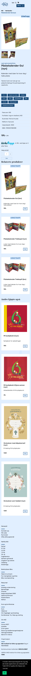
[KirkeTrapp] (15, 33)
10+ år (4, 95)
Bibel (26, 98)
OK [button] (4, 673)
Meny (19, 5)
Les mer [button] (5, 668)
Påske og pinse (13, 102)
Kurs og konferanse (7, 604)
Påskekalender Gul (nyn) (8, 13)
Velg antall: (5, 150)
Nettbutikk (8, 11)
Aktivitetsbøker (18, 98)
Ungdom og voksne (13, 95)
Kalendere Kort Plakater (8, 105)
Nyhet (3, 546)
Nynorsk (4, 102)
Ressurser (4, 583)
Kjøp (7, 158)
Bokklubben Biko (7, 569)
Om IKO (3, 620)
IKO (2, 11)
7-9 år (10, 98)
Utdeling (23, 95)
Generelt (4, 526)
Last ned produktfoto (8, 63)
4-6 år (4, 98)
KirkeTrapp (4, 564)
